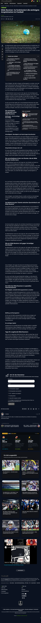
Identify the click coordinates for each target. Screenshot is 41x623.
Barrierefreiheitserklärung (19, 582)
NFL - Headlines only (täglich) (15, 393)
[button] (32, 1)
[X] (24, 594)
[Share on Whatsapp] (10, 19)
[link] (6, 547)
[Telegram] (22, 598)
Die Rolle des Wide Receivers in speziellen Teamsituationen (30, 67)
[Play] (32, 542)
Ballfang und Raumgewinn (31, 73)
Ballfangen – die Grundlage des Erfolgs (14, 63)
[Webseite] (39, 414)
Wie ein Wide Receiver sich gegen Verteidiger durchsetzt (30, 64)
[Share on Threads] (36, 409)
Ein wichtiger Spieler (30, 75)
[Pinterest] (24, 596)
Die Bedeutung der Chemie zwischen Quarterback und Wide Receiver (30, 60)
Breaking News (12, 395)
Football (37, 433)
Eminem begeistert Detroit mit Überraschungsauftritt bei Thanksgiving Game (29, 126)
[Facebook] (22, 594)
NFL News (11, 5)
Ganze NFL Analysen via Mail (15, 398)
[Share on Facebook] (6, 19)
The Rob (2, 15)
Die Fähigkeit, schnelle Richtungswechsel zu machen (30, 71)
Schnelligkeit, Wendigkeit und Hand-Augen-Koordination (14, 66)
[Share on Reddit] (33, 409)
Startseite (2, 5)
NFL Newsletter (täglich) (14, 388)
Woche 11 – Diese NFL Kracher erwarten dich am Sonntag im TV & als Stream (30, 473)
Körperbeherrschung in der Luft (14, 69)
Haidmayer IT (19, 615)
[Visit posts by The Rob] (2, 414)
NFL (30, 582)
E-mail (9, 383)
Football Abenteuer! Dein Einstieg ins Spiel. (17, 547)
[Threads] (24, 598)
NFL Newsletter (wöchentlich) (15, 391)
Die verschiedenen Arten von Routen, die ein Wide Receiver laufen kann (13, 73)
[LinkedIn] (25, 596)
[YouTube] (26, 594)
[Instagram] (22, 596)
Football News (7, 5)
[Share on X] (8, 19)
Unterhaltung (3, 7)
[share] (35, 547)
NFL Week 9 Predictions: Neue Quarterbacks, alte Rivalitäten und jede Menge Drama (10, 512)
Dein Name (10, 379)
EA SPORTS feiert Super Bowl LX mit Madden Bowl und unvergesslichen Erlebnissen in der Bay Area (30, 122)
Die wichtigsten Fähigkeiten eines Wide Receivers (13, 59)
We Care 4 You (24, 615)
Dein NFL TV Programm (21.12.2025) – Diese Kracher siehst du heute (29, 119)
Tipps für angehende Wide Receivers (29, 78)
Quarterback (33, 582)
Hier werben (12, 582)
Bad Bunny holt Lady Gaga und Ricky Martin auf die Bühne (33, 114)
